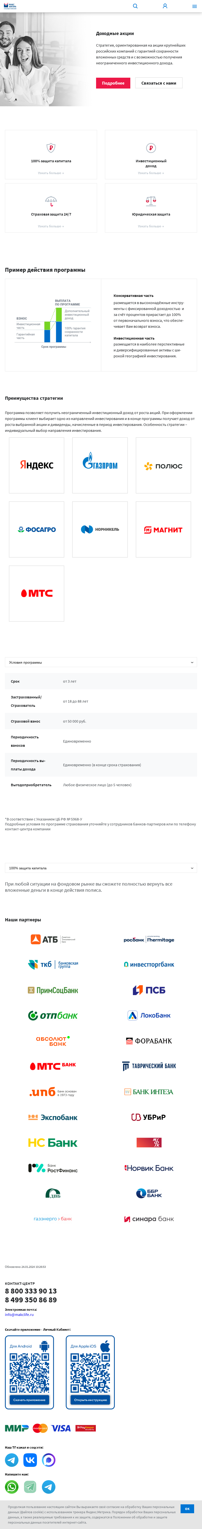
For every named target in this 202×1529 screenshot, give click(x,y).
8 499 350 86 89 (31, 1300)
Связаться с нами (158, 83)
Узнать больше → (51, 173)
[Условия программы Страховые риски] (101, 662)
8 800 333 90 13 (31, 1291)
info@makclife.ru (19, 1314)
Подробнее (113, 83)
